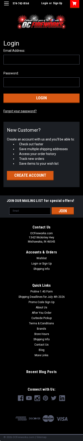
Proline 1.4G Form (41, 291)
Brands (41, 328)
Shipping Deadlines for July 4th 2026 (41, 296)
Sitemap (41, 437)
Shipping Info (41, 269)
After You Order (41, 312)
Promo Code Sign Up (41, 302)
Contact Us (41, 344)
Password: (11, 73)
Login (44, 3)
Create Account (30, 175)
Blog (41, 350)
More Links (41, 355)
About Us (41, 307)
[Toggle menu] (6, 6)
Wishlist (41, 258)
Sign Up (57, 3)
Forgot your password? (20, 111)
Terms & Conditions (41, 323)
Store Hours (41, 334)
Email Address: (14, 50)
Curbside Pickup (41, 318)
